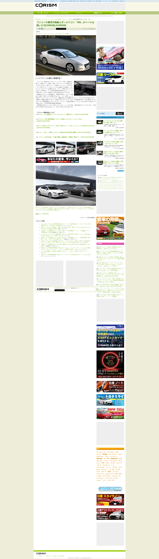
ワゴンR (117, 469)
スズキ (105, 179)
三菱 (119, 177)
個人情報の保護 (61, 556)
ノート (113, 465)
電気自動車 (100, 458)
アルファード (100, 473)
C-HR (116, 473)
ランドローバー (101, 185)
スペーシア (116, 471)
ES (113, 480)
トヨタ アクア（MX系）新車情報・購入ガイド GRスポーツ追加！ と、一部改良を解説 (111, 269)
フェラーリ (100, 188)
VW (117, 181)
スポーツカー (100, 456)
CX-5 (120, 473)
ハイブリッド (46, 33)
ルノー (106, 187)
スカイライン (106, 465)
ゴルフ (107, 463)
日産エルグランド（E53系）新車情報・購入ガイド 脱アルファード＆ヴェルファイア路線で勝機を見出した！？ (110, 259)
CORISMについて (41, 556)
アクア (120, 467)
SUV (117, 452)
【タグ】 (38, 31)
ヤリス (98, 471)
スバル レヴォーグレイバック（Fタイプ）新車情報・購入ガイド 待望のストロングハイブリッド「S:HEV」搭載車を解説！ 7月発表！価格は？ (110, 290)
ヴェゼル (99, 476)
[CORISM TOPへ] (45, 6)
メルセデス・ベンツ (107, 181)
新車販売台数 (114, 458)
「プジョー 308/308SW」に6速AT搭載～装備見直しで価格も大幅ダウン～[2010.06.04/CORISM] (65, 137)
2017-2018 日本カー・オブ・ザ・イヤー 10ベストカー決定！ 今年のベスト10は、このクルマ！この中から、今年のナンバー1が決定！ (110, 264)
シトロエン (101, 187)
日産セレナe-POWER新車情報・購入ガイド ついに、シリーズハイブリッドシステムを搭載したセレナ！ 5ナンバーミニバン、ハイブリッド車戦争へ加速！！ (66, 248)
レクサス (108, 177)
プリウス (114, 467)
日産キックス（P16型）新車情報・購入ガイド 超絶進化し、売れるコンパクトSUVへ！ (111, 247)
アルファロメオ (112, 187)
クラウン (115, 478)
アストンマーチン (110, 185)
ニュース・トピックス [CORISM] (53, 19)
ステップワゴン (107, 476)
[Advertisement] (92, 7)
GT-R (120, 458)
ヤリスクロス (111, 452)
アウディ (121, 181)
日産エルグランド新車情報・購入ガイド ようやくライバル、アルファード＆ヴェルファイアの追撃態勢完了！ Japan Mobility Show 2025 (110, 274)
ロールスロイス (118, 184)
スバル (101, 179)
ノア (110, 469)
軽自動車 (105, 454)
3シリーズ (119, 463)
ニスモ (109, 480)
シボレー (112, 182)
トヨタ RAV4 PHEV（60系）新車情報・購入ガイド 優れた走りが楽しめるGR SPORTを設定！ (110, 285)
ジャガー (105, 184)
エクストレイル (116, 476)
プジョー (65, 19)
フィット (108, 467)
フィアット (120, 187)
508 (37, 33)
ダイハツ (110, 179)
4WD (108, 458)
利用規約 (47, 556)
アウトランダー (101, 467)
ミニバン (99, 454)
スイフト (113, 463)
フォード (118, 182)
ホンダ (116, 177)
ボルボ (120, 188)
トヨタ (103, 177)
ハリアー (106, 460)
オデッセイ (100, 460)
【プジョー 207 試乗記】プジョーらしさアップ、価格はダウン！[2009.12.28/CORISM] (62, 114)
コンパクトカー (113, 454)
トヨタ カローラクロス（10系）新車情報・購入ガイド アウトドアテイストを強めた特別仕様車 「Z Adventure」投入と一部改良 (110, 280)
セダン (40, 33)
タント (98, 463)
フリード (99, 465)
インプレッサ (108, 478)
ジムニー (99, 480)
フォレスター (113, 460)
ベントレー (111, 184)
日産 (112, 177)
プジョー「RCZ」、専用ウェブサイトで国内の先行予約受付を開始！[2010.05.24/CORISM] (64, 132)
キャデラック (106, 182)
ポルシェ (100, 182)
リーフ (104, 480)
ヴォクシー (104, 469)
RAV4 (102, 463)
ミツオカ (115, 179)
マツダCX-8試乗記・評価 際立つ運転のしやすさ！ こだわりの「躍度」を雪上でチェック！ (65, 251)
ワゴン (63, 33)
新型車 (67, 33)
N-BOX (109, 471)
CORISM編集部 (90, 217)
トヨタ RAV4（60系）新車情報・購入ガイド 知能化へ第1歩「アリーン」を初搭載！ (110, 295)
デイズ (120, 460)
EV (104, 458)
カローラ (103, 471)
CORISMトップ (39, 19)
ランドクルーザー (101, 452)
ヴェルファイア (109, 473)
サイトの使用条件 (53, 556)
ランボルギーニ (108, 188)
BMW (114, 181)
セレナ (98, 469)
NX (113, 469)
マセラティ (115, 188)
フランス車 (58, 33)
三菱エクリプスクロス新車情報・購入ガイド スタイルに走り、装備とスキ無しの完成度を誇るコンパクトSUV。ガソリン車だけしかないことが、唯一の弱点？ (65, 241)
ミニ (117, 185)
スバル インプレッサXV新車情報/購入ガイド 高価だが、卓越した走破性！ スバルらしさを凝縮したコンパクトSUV (110, 253)
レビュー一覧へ (119, 117)
